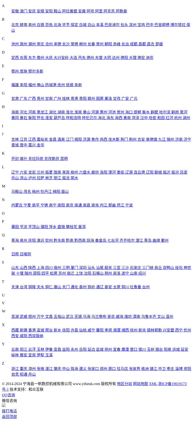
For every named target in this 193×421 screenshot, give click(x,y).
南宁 (53, 205)
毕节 (66, 25)
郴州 (83, 44)
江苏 (24, 139)
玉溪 (49, 355)
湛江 (49, 369)
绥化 (179, 268)
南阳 (61, 205)
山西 (24, 268)
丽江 (58, 178)
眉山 (65, 192)
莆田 (15, 227)
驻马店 (123, 369)
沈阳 (88, 273)
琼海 (91, 240)
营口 (134, 349)
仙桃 (83, 330)
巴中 (150, 25)
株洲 (145, 369)
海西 (119, 118)
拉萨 (41, 178)
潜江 (140, 240)
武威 (24, 317)
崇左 (41, 44)
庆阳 (32, 240)
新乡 (58, 330)
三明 (66, 268)
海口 (129, 112)
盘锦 (61, 227)
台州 (146, 287)
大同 (108, 58)
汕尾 (100, 268)
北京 (15, 25)
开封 (15, 159)
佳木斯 (114, 139)
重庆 (24, 369)
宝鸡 (141, 25)
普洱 (82, 227)
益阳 (66, 349)
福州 (32, 85)
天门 (66, 287)
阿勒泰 (121, 11)
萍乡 (53, 227)
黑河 (183, 112)
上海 (41, 268)
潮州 (32, 44)
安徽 (15, 11)
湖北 (53, 112)
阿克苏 (110, 11)
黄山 (87, 112)
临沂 (167, 172)
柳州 (75, 172)
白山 (92, 25)
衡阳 (32, 118)
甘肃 (15, 99)
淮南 (78, 112)
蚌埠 (24, 25)
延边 (92, 349)
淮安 (49, 118)
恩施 (24, 71)
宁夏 (28, 205)
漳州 (32, 369)
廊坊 (95, 172)
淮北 (70, 112)
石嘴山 (98, 273)
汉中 (144, 118)
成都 (134, 44)
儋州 (41, 58)
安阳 (49, 11)
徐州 (134, 330)
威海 (120, 317)
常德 (75, 44)
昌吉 (151, 44)
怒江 (121, 205)
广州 (58, 99)
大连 (74, 58)
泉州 (24, 240)
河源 (95, 112)
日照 (15, 254)
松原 (54, 273)
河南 (32, 112)
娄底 (121, 172)
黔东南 (60, 240)
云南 (15, 349)
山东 (15, 268)
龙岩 (32, 172)
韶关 (109, 268)
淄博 (179, 369)
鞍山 (58, 11)
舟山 (32, 374)
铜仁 (49, 287)
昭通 (24, 374)
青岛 (148, 240)
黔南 (70, 240)
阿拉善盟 (70, 11)
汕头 (92, 268)
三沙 (125, 268)
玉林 (41, 349)
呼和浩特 (74, 118)
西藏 (15, 330)
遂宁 (125, 273)
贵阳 (83, 99)
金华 (40, 145)
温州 (169, 317)
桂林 (66, 99)
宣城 (41, 330)
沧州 (49, 44)
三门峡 (148, 268)
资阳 (187, 369)
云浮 (32, 349)
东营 (99, 58)
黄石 (24, 118)
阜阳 (24, 85)
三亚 (117, 268)
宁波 (129, 205)
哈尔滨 (165, 112)
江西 (32, 139)
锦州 (171, 139)
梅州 (36, 192)
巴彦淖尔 (113, 25)
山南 (134, 273)
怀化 (41, 118)
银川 (142, 349)
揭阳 (78, 139)
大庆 (49, 58)
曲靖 (157, 240)
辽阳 (150, 172)
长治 (125, 44)
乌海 (87, 317)
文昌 (49, 317)
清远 (41, 240)
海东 (110, 118)
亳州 (32, 25)
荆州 (133, 139)
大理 (133, 58)
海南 (15, 112)
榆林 (15, 355)
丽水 (74, 178)
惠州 (104, 112)
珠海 (75, 369)
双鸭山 (169, 268)
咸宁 (92, 330)
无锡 (78, 317)
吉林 (15, 139)
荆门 (125, 139)
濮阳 (44, 227)
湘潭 (117, 330)
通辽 (100, 287)
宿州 (58, 268)
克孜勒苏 (52, 159)
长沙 (66, 44)
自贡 (15, 374)
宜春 (117, 349)
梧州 (32, 317)
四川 (49, 268)
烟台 (159, 349)
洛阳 (104, 172)
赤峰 (117, 44)
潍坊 (128, 317)
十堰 (20, 273)
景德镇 (152, 139)
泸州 (32, 178)
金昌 (53, 139)
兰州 (41, 172)
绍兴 (142, 273)
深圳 (83, 268)
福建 (15, 85)
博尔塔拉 (178, 25)
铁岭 (92, 287)
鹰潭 (125, 349)
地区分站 (124, 384)
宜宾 (32, 355)
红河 (170, 118)
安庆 (32, 11)
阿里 (99, 11)
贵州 (41, 99)
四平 (45, 273)
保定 (75, 25)
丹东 (82, 58)
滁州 (24, 44)
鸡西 (104, 139)
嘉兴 (32, 145)
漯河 (112, 172)
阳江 (24, 349)
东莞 (24, 58)
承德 (58, 44)
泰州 (83, 287)
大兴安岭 (62, 58)
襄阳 (100, 330)
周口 (112, 369)
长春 (92, 44)
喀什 (24, 159)
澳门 (24, 11)
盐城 (100, 349)
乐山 (15, 178)
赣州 (92, 99)
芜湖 (15, 317)
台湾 (24, 287)
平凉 (24, 227)
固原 (100, 99)
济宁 (187, 139)
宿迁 (71, 273)
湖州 (186, 118)
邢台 (49, 330)
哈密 (153, 118)
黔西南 (80, 240)
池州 (15, 44)
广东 (24, 99)
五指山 (60, 317)
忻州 (187, 330)
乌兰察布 (99, 317)
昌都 (142, 44)
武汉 (70, 317)
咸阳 (24, 336)
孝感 (109, 330)
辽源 (129, 172)
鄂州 (15, 71)
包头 (125, 25)
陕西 (32, 268)
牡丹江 (46, 192)
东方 (32, 58)
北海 (58, 25)
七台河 (113, 240)
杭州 (178, 118)
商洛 (117, 273)
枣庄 (171, 369)
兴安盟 (169, 330)
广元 (133, 99)
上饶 (79, 273)
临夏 (49, 172)
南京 (70, 205)
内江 (104, 205)
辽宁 (15, 172)
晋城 (15, 145)
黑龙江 (43, 112)
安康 (82, 11)
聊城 (158, 172)
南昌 (87, 205)
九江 (162, 139)
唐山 (58, 287)
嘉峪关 (43, 139)
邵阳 (37, 273)
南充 (95, 205)
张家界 (135, 369)
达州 (116, 58)
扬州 (109, 349)
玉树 (151, 349)
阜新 (78, 85)
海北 (102, 118)
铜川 (125, 287)
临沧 (66, 178)
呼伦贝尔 (90, 118)
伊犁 (41, 355)
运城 (176, 349)
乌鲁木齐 (149, 317)
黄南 (127, 118)
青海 (15, 240)
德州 (91, 58)
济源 (87, 139)
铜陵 (32, 287)
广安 (125, 99)
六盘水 (85, 172)
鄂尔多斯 (35, 71)
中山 (66, 369)
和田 (161, 118)
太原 (117, 287)
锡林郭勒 (155, 330)
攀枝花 (72, 227)
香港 (32, 330)
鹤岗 (175, 112)
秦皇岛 (101, 240)
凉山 (24, 178)
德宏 (141, 58)
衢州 (165, 240)
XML (153, 384)
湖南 (61, 112)
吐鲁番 (136, 287)
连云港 (140, 172)
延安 (184, 349)
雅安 (24, 355)
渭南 (137, 317)
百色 (49, 25)
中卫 (162, 369)
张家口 (94, 369)
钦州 (49, 240)
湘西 (125, 330)
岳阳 (83, 349)
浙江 (15, 369)
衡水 (146, 112)
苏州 (62, 273)
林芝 (49, 178)
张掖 (41, 369)
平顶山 (34, 227)
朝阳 (109, 44)
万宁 (41, 317)
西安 (15, 336)
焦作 (95, 139)
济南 (179, 139)
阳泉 (168, 349)
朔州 (109, 273)
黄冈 (15, 118)
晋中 (24, 145)
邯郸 (138, 112)
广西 (32, 99)
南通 (78, 205)
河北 (24, 112)
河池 (112, 112)
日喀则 (25, 254)
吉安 (141, 139)
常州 (100, 44)
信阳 (66, 330)
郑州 (104, 369)
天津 (15, 287)
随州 (28, 273)
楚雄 (159, 44)
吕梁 (183, 172)
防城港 (51, 85)
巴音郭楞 (162, 25)
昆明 (64, 159)
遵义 (83, 369)
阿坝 (91, 11)
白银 (41, 25)
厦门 (75, 268)
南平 (36, 205)
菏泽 (136, 118)
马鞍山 (17, 192)
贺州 (121, 112)
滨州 (133, 25)
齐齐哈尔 (128, 240)
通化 (75, 287)
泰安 (109, 287)
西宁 (179, 330)
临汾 (175, 172)
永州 (75, 349)
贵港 (75, 99)
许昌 (75, 330)
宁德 (44, 205)
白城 (83, 25)
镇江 (154, 369)
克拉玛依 (36, 159)
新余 (142, 330)
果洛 (109, 99)
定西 (15, 58)
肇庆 (58, 369)
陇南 (58, 172)
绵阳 (57, 192)
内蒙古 (17, 205)
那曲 (112, 205)
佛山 (41, 85)
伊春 (49, 349)
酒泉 (61, 139)
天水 (41, 287)
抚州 (61, 85)
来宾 (66, 172)
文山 (161, 317)
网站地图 (140, 384)
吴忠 (111, 317)
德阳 (125, 58)
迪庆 (149, 58)
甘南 (49, 99)
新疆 (24, 330)
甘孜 (117, 99)
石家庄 (136, 268)
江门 (70, 139)
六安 (24, 172)
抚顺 (70, 85)
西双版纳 (35, 336)
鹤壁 (155, 112)
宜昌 (58, 349)
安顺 (41, 11)
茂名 (28, 192)
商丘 (158, 268)
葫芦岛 (60, 118)
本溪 (100, 25)
